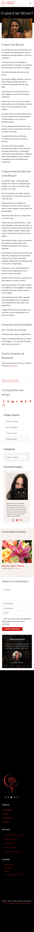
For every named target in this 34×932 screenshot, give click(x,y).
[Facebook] (4, 401)
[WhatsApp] (17, 401)
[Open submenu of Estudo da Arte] (26, 439)
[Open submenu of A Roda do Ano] (26, 433)
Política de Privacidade (23, 903)
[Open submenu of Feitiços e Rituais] (26, 421)
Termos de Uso (9, 903)
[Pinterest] (30, 401)
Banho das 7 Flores (13, 566)
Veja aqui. (14, 366)
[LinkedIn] (13, 401)
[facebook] (5, 797)
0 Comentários (16, 568)
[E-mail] (4, 405)
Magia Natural (15, 381)
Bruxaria (9, 381)
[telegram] (14, 797)
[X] (8, 401)
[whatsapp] (17, 797)
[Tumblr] (26, 401)
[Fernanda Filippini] (11, 773)
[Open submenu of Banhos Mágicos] (26, 427)
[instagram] (8, 797)
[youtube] (11, 797)
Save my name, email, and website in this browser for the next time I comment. (16, 621)
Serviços (6, 829)
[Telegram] (21, 401)
